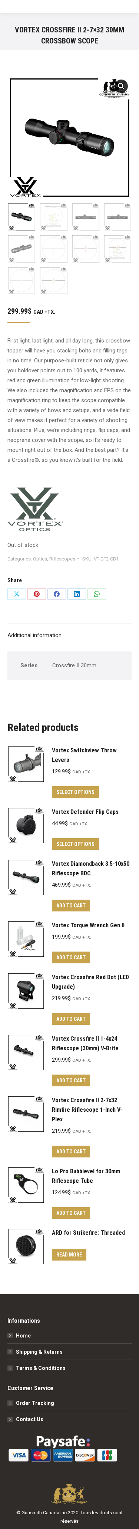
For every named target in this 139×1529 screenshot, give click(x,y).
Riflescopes (62, 559)
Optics (40, 559)
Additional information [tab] (34, 635)
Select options (75, 792)
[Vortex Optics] (35, 511)
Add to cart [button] (71, 905)
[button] (121, 86)
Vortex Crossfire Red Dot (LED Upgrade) (90, 982)
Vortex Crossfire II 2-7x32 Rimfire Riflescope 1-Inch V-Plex (87, 1110)
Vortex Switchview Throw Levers (84, 755)
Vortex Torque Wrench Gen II (88, 925)
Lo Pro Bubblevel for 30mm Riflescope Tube (86, 1176)
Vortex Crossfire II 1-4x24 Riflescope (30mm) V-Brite (85, 1043)
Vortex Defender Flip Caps (85, 811)
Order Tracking (35, 1403)
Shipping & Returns (39, 1352)
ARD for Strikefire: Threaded (88, 1232)
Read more (69, 1255)
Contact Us (29, 1419)
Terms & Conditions (41, 1368)
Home (23, 1336)
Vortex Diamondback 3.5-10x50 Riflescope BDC (90, 868)
